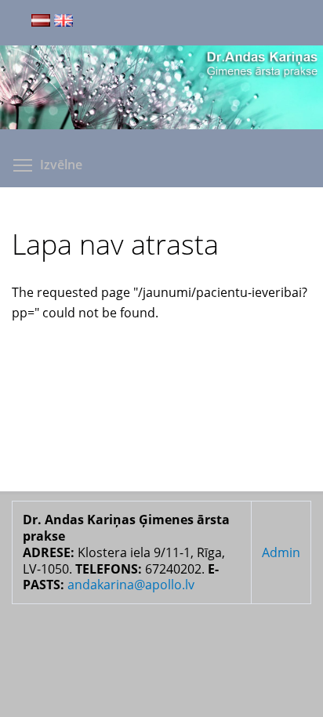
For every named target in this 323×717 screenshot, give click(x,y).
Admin (281, 552)
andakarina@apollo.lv (130, 584)
